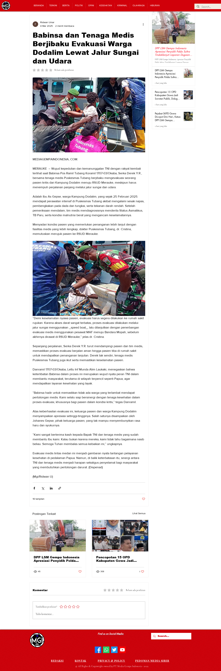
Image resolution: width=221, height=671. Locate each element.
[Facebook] (98, 649)
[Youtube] (122, 649)
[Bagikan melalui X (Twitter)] (42, 488)
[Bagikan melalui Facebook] (34, 488)
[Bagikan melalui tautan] (59, 488)
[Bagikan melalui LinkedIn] (51, 488)
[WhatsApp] (106, 649)
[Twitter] (114, 649)
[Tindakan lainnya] (143, 24)
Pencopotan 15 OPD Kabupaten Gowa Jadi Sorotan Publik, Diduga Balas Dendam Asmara (115, 559)
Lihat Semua (138, 513)
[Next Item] (189, 28)
